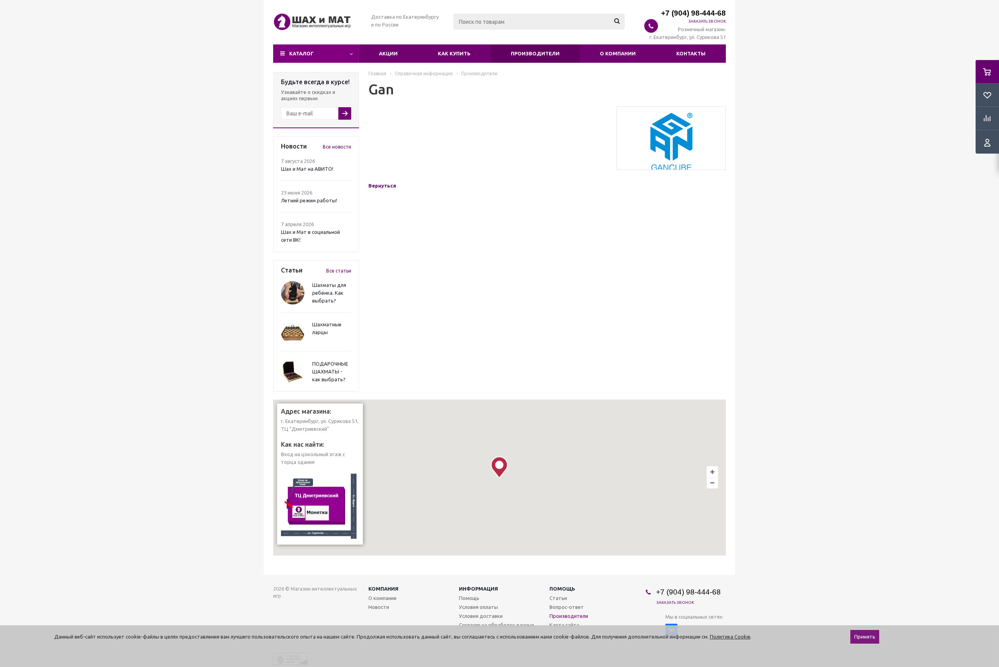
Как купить (454, 53)
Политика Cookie (730, 636)
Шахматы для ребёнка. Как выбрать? (329, 292)
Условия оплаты (478, 607)
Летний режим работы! (309, 200)
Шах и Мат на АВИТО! (307, 169)
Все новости (337, 146)
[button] (499, 467)
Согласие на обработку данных (496, 625)
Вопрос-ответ (566, 607)
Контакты (691, 53)
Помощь (562, 588)
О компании (618, 53)
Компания (383, 588)
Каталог (301, 53)
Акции (388, 53)
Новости (378, 607)
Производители (535, 53)
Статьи (558, 598)
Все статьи (338, 270)
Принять (864, 637)
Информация (478, 588)
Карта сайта (564, 625)
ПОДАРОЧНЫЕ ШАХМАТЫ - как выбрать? (330, 371)
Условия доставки (481, 616)
